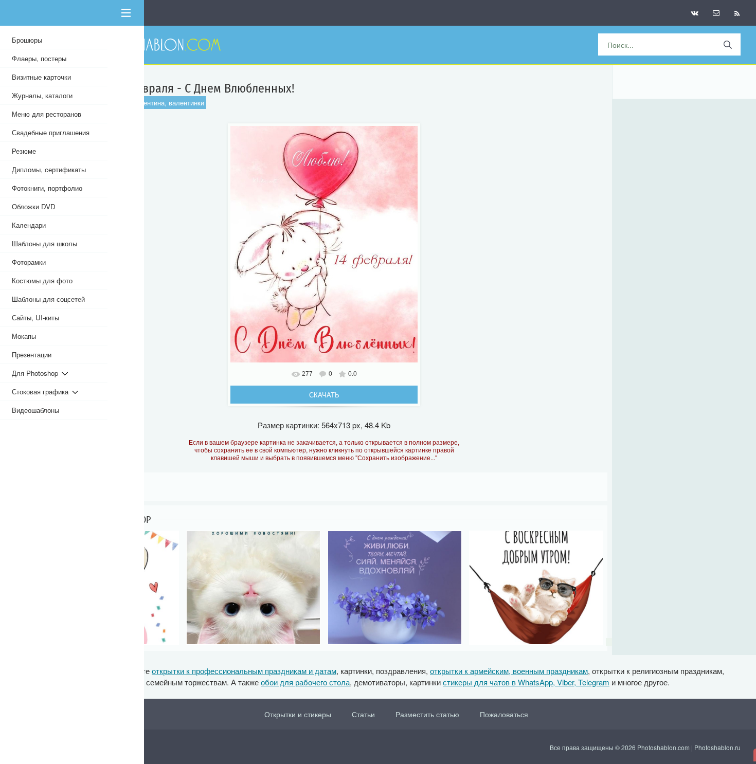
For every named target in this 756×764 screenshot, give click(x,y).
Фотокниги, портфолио (47, 188)
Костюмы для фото (42, 280)
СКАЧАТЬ (324, 394)
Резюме (24, 151)
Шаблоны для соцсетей (48, 299)
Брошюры (27, 40)
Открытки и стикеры (297, 714)
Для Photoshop (37, 373)
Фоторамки (29, 262)
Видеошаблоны (35, 410)
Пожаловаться (504, 714)
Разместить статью (427, 714)
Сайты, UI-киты (35, 317)
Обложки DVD (34, 206)
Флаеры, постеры (39, 58)
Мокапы (24, 336)
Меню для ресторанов (46, 114)
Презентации (31, 354)
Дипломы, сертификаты (49, 169)
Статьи (363, 714)
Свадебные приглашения (50, 132)
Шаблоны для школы (44, 243)
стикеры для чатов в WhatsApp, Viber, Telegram (526, 682)
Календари (29, 225)
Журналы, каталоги (42, 95)
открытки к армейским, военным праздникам (509, 670)
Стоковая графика (42, 391)
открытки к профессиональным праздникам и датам (244, 670)
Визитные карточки (41, 77)
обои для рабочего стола (305, 682)
